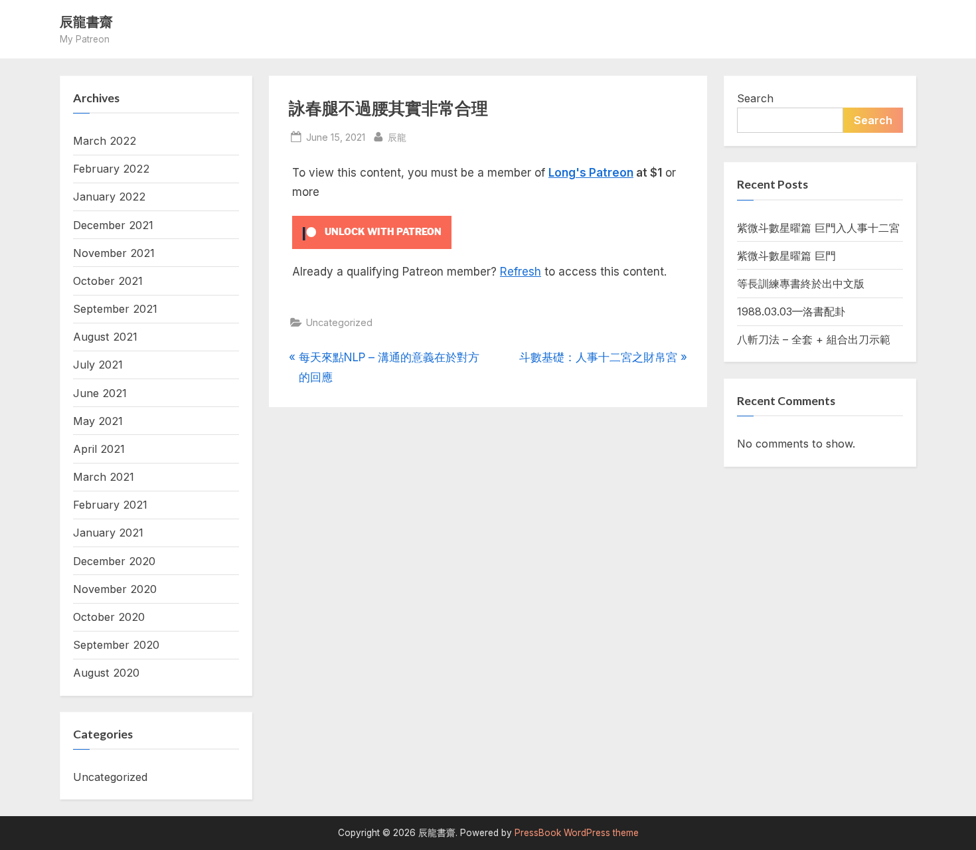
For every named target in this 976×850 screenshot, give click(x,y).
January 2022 (109, 196)
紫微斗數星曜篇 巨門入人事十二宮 (818, 227)
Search (755, 98)
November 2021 (114, 253)
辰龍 (397, 137)
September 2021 (115, 308)
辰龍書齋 (86, 21)
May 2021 (98, 421)
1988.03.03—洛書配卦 (791, 311)
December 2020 (114, 561)
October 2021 (108, 281)
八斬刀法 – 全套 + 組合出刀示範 (813, 339)
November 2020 (115, 589)
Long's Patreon (590, 172)
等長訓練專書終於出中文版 (800, 283)
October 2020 (109, 617)
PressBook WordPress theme (577, 832)
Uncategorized (339, 322)
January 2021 (108, 532)
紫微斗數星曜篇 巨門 (786, 255)
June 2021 (100, 393)
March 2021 (103, 476)
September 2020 (116, 644)
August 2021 (105, 336)
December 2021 (113, 225)
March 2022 (104, 140)
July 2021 (98, 364)
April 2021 (99, 449)
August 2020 (106, 672)
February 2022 (111, 168)
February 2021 (110, 504)
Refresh (520, 271)
